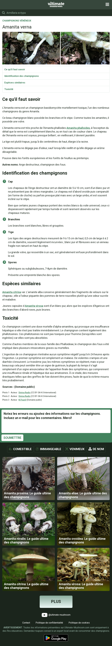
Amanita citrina (11, 292)
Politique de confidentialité (49, 622)
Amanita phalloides (78, 127)
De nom (98, 449)
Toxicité (8, 89)
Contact (26, 622)
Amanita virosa (34, 305)
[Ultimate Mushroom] (56, 4)
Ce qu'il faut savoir (14, 69)
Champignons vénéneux (16, 21)
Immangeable (50, 449)
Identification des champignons (21, 76)
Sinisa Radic (24, 392)
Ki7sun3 (22, 400)
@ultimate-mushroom (59, 614)
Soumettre (12, 438)
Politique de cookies (79, 622)
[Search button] (3, 12)
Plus (56, 601)
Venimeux (77, 449)
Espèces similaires (14, 82)
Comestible (22, 449)
